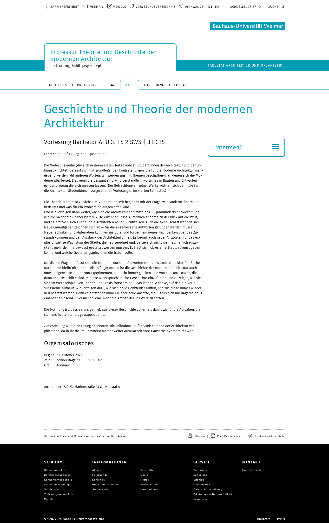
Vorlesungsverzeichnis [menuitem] (156, 6)
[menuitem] (61, 6)
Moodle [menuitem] (119, 6)
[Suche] (283, 6)
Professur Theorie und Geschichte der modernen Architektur (103, 55)
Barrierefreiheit (64, 6)
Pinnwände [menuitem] (194, 6)
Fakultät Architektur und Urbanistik (245, 65)
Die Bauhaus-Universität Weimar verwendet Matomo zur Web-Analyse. (85, 436)
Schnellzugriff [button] (243, 6)
